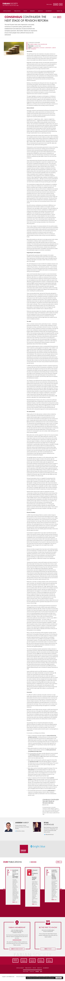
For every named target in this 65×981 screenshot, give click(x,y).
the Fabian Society (17, 949)
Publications (17, 11)
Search (58, 11)
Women (15, 960)
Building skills (15, 871)
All (59, 861)
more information (51, 977)
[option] (13, 886)
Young (24, 960)
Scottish (32, 960)
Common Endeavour (35, 872)
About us (40, 11)
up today (47, 949)
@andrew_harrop (20, 831)
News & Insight (7, 11)
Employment (48, 47)
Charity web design (19, 976)
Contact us (32, 971)
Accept (58, 977)
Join (61, 4)
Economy (42, 47)
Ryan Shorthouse (42, 44)
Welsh (41, 960)
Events (25, 11)
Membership (48, 11)
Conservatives (35, 47)
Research (32, 11)
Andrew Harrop (34, 44)
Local (49, 960)
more (15, 902)
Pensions (33, 49)
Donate (55, 4)
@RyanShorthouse (49, 834)
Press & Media (49, 4)
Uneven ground (54, 871)
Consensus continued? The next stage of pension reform (51, 801)
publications (12, 862)
